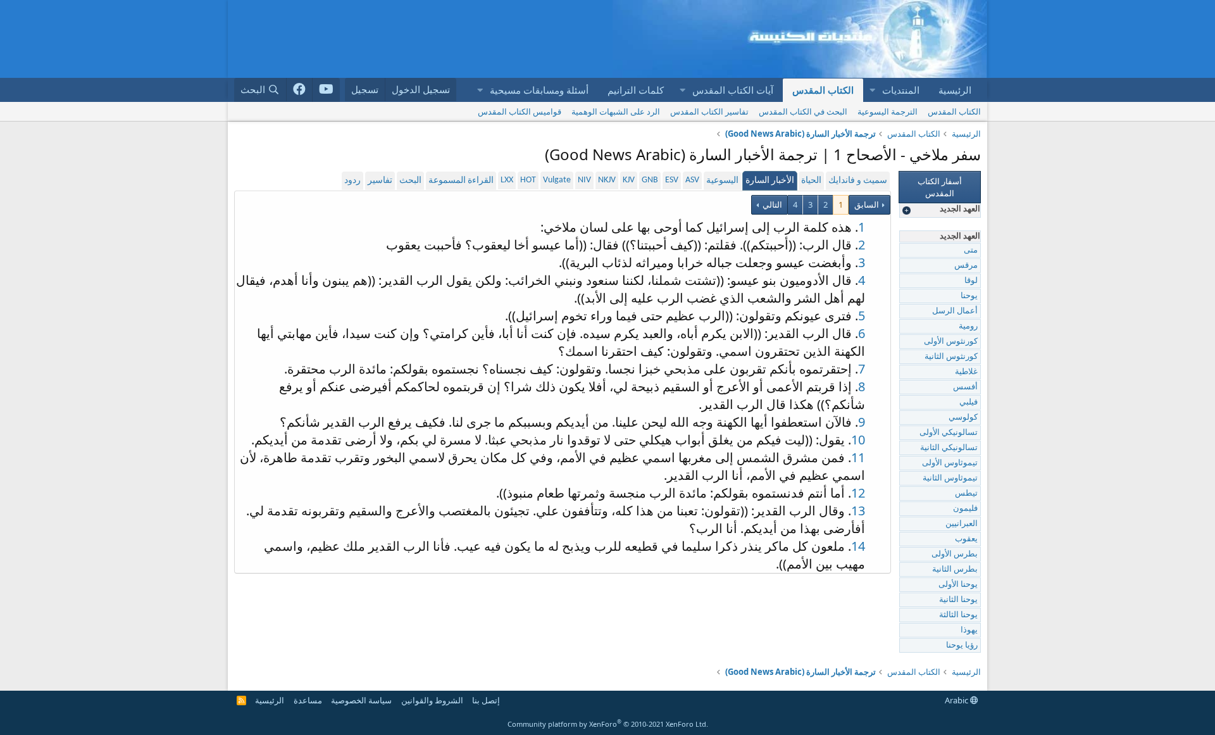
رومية (968, 326)
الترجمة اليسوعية (887, 111)
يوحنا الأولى (958, 585)
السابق (866, 204)
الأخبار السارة (769, 180)
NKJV (607, 180)
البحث (410, 180)
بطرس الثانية (955, 569)
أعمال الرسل (955, 311)
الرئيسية (954, 90)
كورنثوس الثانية (951, 357)
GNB (650, 180)
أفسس (965, 387)
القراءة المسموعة (461, 180)
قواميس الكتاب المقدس (519, 111)
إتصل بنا (486, 700)
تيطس (966, 493)
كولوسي (963, 417)
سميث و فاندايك (857, 180)
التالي (771, 204)
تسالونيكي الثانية (949, 448)
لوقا (971, 281)
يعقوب (966, 539)
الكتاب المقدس (823, 90)
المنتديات (900, 90)
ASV (692, 180)
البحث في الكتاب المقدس (803, 111)
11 (858, 457)
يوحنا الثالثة (958, 615)
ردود (352, 180)
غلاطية (966, 372)
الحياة (811, 180)
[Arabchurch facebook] (300, 90)
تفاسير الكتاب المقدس (709, 111)
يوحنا (969, 296)
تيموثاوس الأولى (950, 463)
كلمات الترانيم (636, 90)
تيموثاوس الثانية (950, 478)
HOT (528, 180)
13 (858, 510)
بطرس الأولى (955, 554)
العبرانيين (961, 524)
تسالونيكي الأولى (948, 433)
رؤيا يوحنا (962, 645)
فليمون (965, 509)
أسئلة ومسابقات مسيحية (539, 90)
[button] (872, 90)
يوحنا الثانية (958, 600)
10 (858, 439)
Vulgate (557, 180)
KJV (629, 180)
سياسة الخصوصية (361, 700)
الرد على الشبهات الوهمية (615, 111)
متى (971, 250)
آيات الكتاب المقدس (732, 90)
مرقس (966, 265)
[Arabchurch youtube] (326, 90)
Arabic (957, 700)
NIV (584, 180)
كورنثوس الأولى (951, 341)
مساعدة (308, 700)
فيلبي (968, 402)
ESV (671, 180)
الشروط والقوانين (432, 700)
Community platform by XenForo (608, 724)
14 (858, 546)
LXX (507, 180)
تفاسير (380, 180)
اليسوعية (722, 180)
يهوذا (969, 630)
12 (858, 492)
